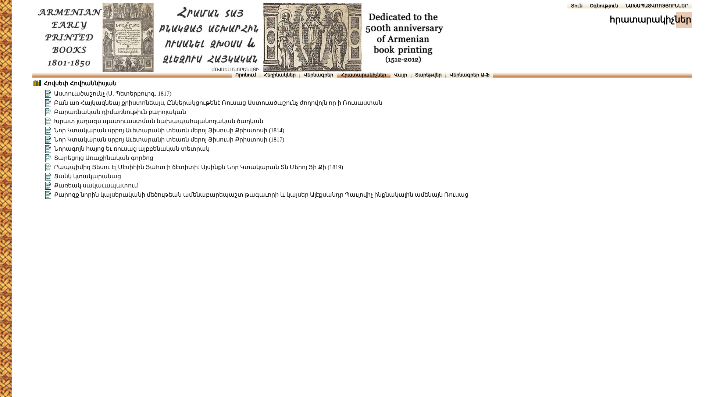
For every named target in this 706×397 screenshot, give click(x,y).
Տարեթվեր (428, 75)
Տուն (576, 5)
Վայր (400, 75)
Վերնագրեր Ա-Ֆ (469, 75)
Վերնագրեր (318, 75)
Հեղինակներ (280, 75)
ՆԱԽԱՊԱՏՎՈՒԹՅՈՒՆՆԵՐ (656, 5)
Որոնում (245, 75)
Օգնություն (604, 5)
